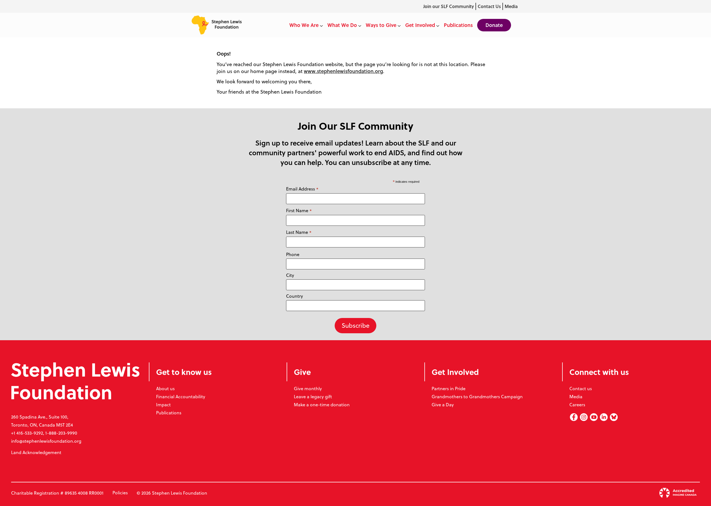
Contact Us (489, 6)
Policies (120, 493)
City (290, 275)
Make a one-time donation (322, 405)
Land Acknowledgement (36, 452)
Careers (577, 405)
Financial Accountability (180, 397)
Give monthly (308, 388)
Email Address (302, 189)
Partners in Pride (448, 388)
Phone (292, 254)
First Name (299, 210)
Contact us (580, 388)
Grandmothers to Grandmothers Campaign (477, 397)
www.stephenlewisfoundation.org (343, 71)
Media (511, 6)
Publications (168, 413)
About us (165, 388)
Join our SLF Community (448, 6)
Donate (494, 25)
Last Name (299, 232)
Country (294, 296)
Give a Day (443, 405)
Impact (163, 405)
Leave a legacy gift (313, 397)
